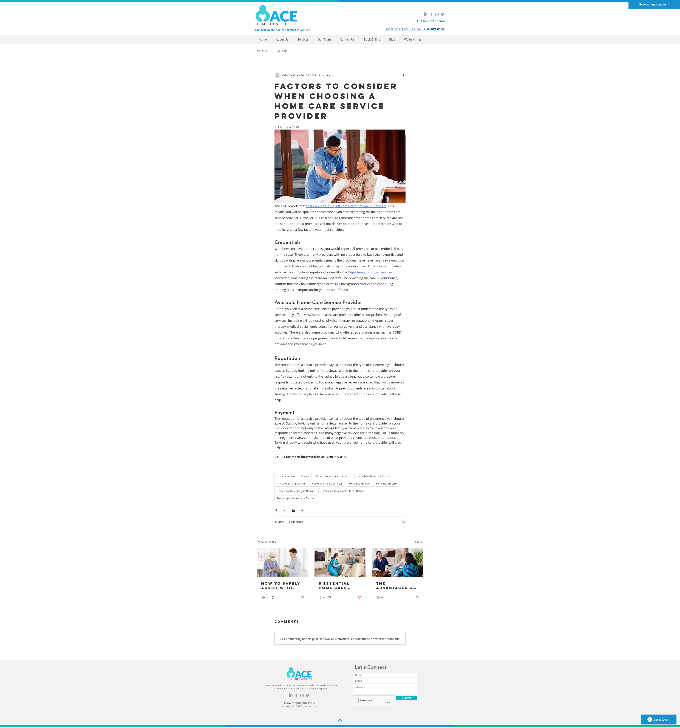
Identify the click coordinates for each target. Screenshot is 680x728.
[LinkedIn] (425, 14)
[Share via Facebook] (276, 510)
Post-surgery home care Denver (295, 498)
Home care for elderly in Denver (296, 491)
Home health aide (359, 483)
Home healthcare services (327, 483)
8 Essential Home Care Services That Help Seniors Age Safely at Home (337, 585)
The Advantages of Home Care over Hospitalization (396, 585)
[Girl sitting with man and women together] (397, 562)
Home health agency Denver (373, 476)
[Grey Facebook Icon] (431, 14)
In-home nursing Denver (291, 483)
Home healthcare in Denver (293, 476)
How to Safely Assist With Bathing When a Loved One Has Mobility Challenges (282, 585)
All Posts (262, 51)
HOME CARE (281, 51)
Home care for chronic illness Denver (343, 491)
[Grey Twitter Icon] (442, 14)
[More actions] (403, 75)
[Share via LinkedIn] (293, 510)
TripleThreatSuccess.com (306, 706)
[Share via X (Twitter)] (285, 510)
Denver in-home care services (333, 476)
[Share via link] (302, 510)
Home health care (386, 483)
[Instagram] (437, 14)
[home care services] (340, 562)
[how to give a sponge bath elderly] (282, 562)
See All (419, 541)
